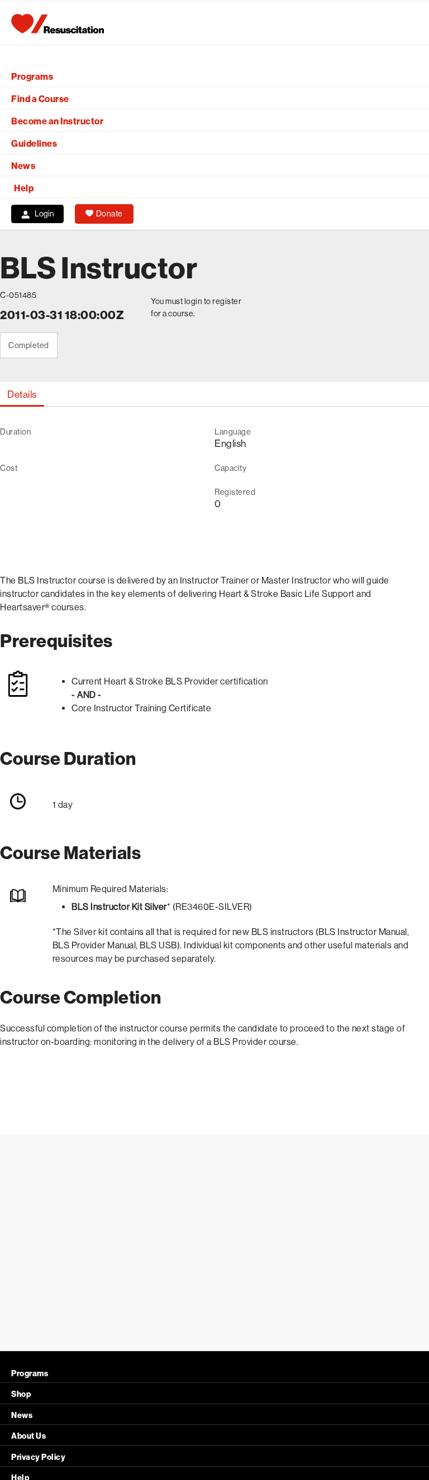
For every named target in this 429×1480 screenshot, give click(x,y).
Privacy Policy (38, 1457)
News (23, 166)
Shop (21, 1394)
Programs (32, 76)
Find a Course (40, 99)
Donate (109, 213)
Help (24, 188)
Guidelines (34, 143)
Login (44, 213)
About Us (28, 1436)
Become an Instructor (57, 121)
